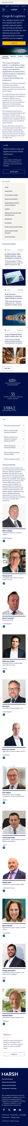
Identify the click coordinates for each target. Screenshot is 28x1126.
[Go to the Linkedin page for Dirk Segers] (4, 803)
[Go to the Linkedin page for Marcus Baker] (4, 541)
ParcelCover (8, 223)
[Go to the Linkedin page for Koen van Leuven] (4, 758)
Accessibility (22, 1115)
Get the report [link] (14, 171)
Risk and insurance (7, 1079)
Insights (20, 56)
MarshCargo (8, 219)
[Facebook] (4, 1110)
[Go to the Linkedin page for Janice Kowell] (4, 936)
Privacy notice (14, 1115)
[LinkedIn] (20, 1110)
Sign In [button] (7, 6)
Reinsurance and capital (9, 1082)
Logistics (7, 209)
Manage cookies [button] (15, 1117)
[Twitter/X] (9, 1110)
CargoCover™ (8, 191)
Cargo (6, 187)
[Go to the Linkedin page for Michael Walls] (4, 1024)
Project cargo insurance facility (13, 227)
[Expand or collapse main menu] (3, 9)
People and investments (9, 1085)
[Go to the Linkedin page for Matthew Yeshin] (4, 671)
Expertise (13, 56)
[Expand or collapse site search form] (24, 9)
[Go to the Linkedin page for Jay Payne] (4, 714)
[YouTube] (14, 1110)
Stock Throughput (10, 237)
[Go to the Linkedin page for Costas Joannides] (4, 847)
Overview (5, 56)
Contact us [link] (23, 6)
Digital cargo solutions (11, 199)
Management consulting (9, 1088)
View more (7, 368)
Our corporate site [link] (15, 6)
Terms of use (5, 1115)
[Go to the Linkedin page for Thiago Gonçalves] (4, 981)
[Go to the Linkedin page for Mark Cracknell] (4, 626)
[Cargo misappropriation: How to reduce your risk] (14, 356)
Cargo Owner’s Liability (11, 195)
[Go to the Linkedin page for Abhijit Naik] (4, 891)
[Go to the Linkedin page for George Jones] (4, 583)
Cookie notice (5, 1117)
